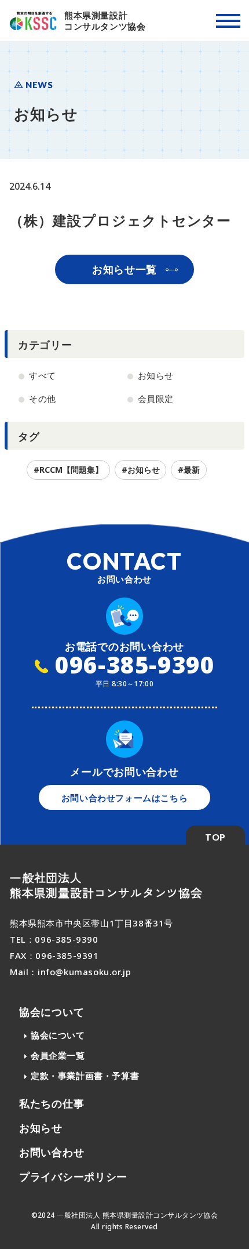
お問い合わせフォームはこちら (124, 797)
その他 (42, 398)
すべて (42, 375)
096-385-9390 (132, 664)
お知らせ (156, 375)
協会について (51, 1012)
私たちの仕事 (51, 1103)
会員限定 (156, 398)
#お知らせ (141, 469)
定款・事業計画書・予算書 (85, 1075)
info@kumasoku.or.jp (84, 972)
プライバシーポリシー (73, 1176)
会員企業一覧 (58, 1055)
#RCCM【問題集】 (68, 469)
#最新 (189, 469)
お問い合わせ (51, 1152)
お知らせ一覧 (124, 269)
